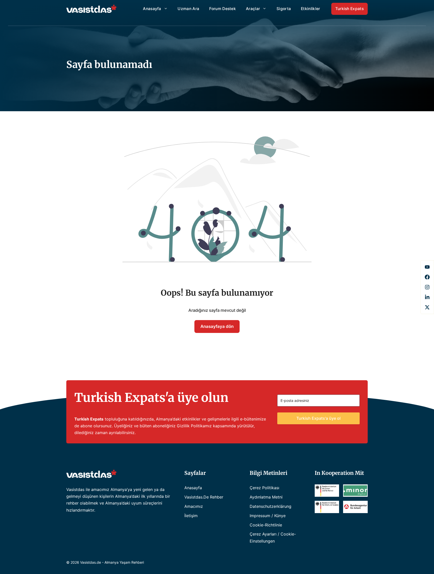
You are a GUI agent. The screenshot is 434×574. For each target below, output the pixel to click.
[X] (427, 307)
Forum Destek (222, 8)
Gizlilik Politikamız (194, 425)
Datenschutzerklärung (270, 506)
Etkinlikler (310, 8)
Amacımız (193, 506)
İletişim (191, 515)
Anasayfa (152, 8)
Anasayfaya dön (217, 326)
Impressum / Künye (268, 515)
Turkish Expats (349, 8)
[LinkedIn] (427, 297)
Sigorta (284, 8)
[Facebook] (427, 267)
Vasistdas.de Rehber (203, 497)
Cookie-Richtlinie (266, 524)
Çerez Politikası (264, 487)
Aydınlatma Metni (266, 497)
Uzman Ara (188, 8)
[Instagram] (427, 287)
